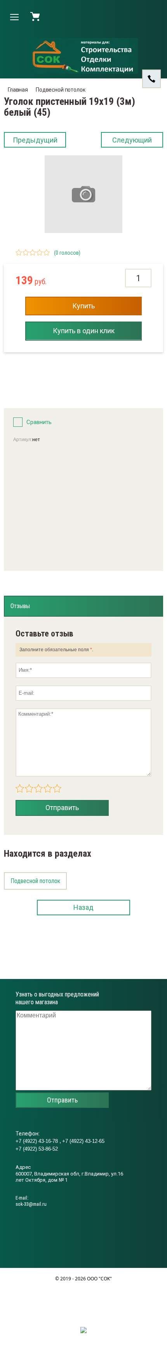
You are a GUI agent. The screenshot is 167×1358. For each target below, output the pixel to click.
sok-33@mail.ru (31, 1204)
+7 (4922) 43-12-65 (83, 1141)
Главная (18, 90)
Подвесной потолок (60, 90)
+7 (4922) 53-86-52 (37, 1149)
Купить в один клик (84, 331)
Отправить (62, 807)
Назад (83, 907)
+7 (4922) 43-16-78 (37, 1141)
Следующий (132, 140)
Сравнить (39, 422)
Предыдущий (35, 140)
